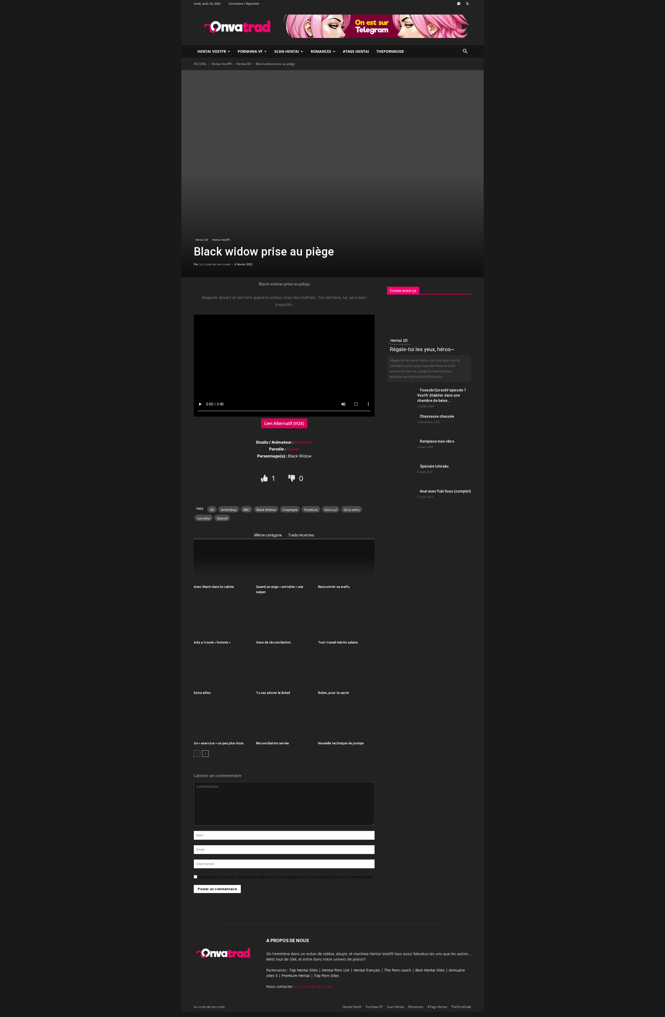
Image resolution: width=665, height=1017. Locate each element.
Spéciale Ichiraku (434, 466)
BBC (246, 509)
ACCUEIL (200, 64)
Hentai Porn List (335, 970)
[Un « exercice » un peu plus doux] (222, 719)
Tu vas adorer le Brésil (273, 693)
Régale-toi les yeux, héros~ (422, 349)
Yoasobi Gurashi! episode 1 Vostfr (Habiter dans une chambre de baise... (441, 395)
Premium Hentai (296, 975)
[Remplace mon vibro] (400, 448)
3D (212, 509)
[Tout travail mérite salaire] (346, 618)
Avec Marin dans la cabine (214, 587)
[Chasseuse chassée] (400, 423)
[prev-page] (197, 753)
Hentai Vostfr (211, 51)
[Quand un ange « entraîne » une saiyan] (284, 562)
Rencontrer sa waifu (333, 587)
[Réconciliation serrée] (284, 719)
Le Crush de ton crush (215, 264)
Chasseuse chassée (437, 416)
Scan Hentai (286, 51)
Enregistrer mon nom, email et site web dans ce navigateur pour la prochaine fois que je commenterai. (285, 877)
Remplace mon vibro (437, 441)
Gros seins (352, 509)
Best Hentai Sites (430, 970)
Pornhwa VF (250, 51)
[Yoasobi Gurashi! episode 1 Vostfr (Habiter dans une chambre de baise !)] (400, 397)
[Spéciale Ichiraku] (400, 473)
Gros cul (330, 509)
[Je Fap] (265, 478)
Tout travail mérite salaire (338, 642)
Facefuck (311, 509)
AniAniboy (303, 442)
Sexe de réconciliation (273, 642)
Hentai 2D (399, 340)
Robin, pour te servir (333, 693)
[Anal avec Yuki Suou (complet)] (400, 498)
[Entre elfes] (222, 668)
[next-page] (205, 753)
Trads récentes (301, 535)
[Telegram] (459, 3)
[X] (467, 3)
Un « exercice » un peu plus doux (219, 743)
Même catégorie (268, 535)
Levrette (203, 518)
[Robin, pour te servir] (346, 668)
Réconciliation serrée (272, 743)
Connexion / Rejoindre (244, 3)
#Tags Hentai (356, 51)
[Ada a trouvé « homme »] (222, 618)
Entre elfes (202, 693)
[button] (465, 51)
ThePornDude (390, 51)
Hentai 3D (243, 64)
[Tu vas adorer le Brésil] (284, 668)
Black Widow (266, 509)
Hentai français (367, 970)
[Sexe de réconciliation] (284, 618)
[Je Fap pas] (292, 478)
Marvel (293, 449)
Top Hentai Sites (303, 970)
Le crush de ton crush (314, 986)
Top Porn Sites (326, 975)
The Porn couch (397, 970)
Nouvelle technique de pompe (341, 743)
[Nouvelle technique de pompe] (346, 719)
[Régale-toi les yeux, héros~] (429, 322)
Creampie (290, 509)
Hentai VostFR (221, 64)
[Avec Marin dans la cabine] (222, 562)
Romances (321, 51)
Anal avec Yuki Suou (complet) (445, 491)
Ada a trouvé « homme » (212, 642)
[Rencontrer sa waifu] (346, 562)
